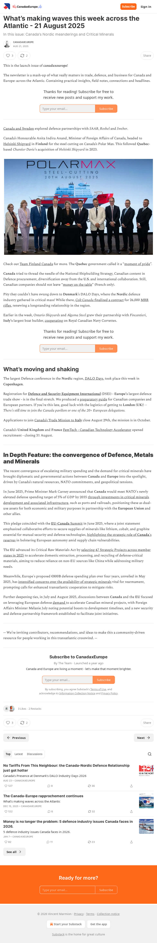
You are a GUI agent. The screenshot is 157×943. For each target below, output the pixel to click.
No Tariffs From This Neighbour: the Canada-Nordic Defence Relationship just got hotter (66, 767)
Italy (78, 420)
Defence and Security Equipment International (64, 394)
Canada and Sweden (18, 128)
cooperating (54, 320)
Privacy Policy (109, 693)
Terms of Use (98, 689)
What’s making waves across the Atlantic (31, 801)
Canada (143, 534)
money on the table (77, 284)
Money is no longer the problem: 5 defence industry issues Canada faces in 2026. (68, 823)
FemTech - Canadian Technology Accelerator (97, 430)
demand (59, 602)
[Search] (150, 754)
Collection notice (108, 914)
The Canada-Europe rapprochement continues (43, 796)
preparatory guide (93, 399)
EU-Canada (60, 523)
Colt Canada (84, 300)
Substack (58, 934)
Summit (76, 523)
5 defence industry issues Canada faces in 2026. (37, 832)
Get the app (98, 924)
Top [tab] (8, 754)
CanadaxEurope (23, 42)
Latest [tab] (19, 754)
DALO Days (94, 378)
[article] (78, 775)
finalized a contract (109, 300)
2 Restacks (35, 708)
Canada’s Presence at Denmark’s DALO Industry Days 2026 (44, 776)
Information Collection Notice (77, 693)
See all (12, 852)
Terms (90, 914)
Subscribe (128, 6)
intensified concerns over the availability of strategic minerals (64, 581)
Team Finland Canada (36, 264)
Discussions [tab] (34, 754)
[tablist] (24, 754)
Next (141, 738)
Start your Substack (68, 924)
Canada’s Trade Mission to (54, 420)
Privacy (79, 914)
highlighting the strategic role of (112, 534)
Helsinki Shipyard (17, 144)
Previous (19, 738)
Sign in (146, 6)
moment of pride (137, 264)
